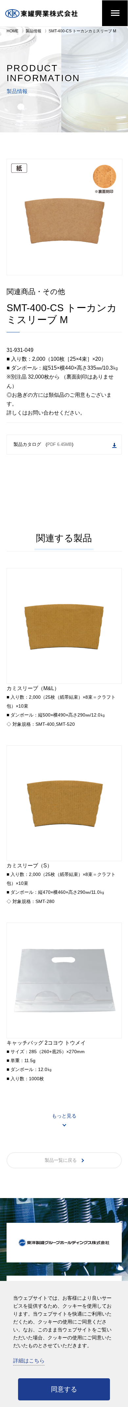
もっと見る (64, 1116)
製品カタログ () (43, 444)
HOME (12, 31)
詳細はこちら (29, 1360)
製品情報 (33, 31)
